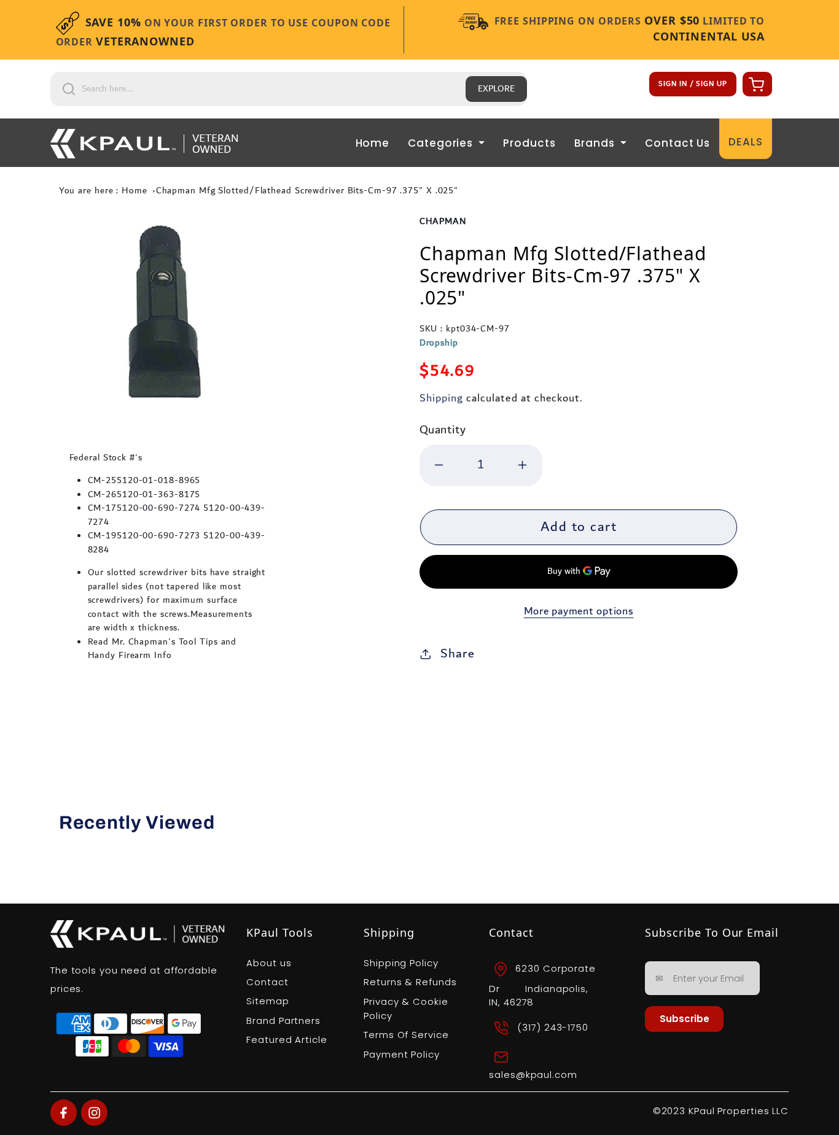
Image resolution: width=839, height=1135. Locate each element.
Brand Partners (283, 1020)
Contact (267, 981)
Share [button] (457, 653)
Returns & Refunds (410, 981)
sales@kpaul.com (533, 1074)
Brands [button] (596, 143)
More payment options (579, 611)
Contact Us (677, 143)
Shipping (441, 398)
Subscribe (684, 1018)
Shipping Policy (401, 962)
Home (373, 143)
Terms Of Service (406, 1034)
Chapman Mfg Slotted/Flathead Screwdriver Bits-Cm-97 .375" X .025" (307, 191)
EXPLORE (496, 89)
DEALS (745, 141)
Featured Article (286, 1039)
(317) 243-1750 (552, 1027)
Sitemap (267, 1000)
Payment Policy (402, 1054)
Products (529, 143)
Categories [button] (442, 143)
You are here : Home (103, 191)
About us (268, 962)
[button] (755, 84)
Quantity (442, 430)
